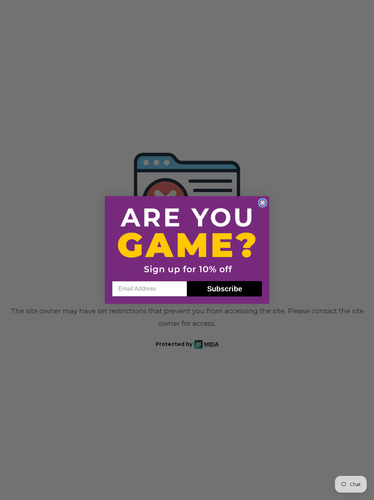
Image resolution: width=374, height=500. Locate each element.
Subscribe (224, 289)
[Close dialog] (262, 202)
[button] (187, 240)
